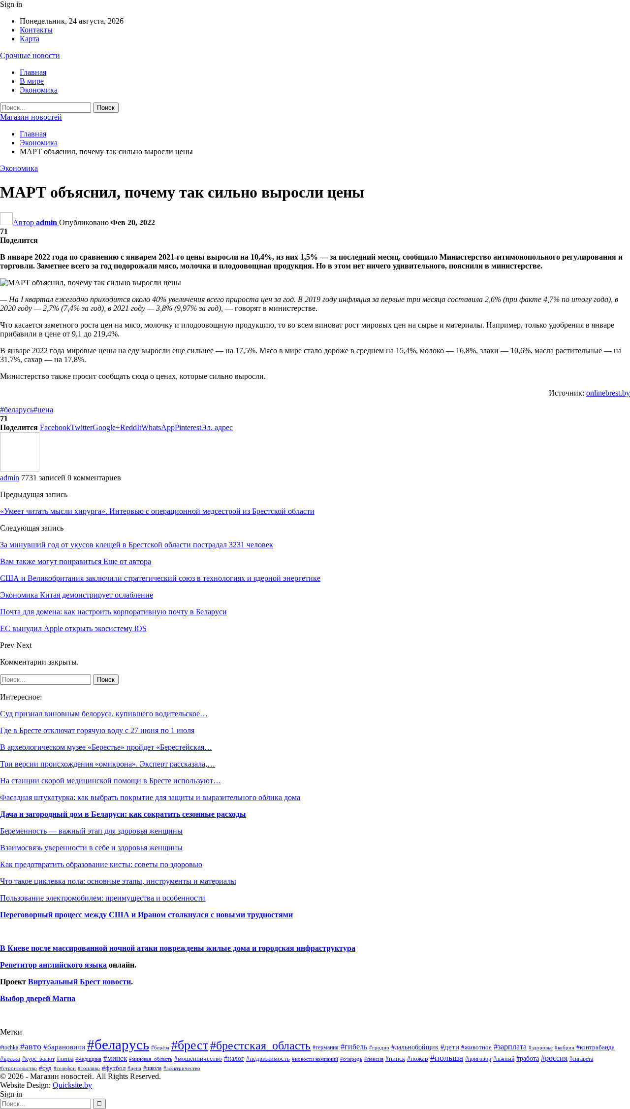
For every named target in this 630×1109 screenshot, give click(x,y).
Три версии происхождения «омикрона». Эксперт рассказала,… (107, 764)
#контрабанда (595, 1047)
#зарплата (510, 1046)
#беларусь (16, 409)
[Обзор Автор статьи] (19, 469)
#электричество (181, 1068)
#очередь (351, 1059)
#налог (234, 1058)
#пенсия (373, 1059)
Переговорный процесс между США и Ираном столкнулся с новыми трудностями (146, 914)
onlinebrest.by (608, 393)
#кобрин (564, 1047)
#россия (554, 1058)
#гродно (379, 1047)
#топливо (89, 1068)
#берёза (160, 1047)
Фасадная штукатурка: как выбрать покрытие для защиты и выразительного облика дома (150, 797)
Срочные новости (30, 55)
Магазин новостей (31, 117)
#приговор (478, 1058)
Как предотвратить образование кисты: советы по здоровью (101, 864)
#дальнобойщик (415, 1047)
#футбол (114, 1068)
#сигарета (581, 1058)
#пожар (417, 1058)
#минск (115, 1058)
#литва (65, 1058)
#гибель (354, 1046)
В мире (32, 81)
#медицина (88, 1059)
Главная (33, 72)
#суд (45, 1068)
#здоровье (541, 1047)
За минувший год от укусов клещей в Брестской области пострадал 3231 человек (136, 544)
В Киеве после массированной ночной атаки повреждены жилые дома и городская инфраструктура (177, 948)
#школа (152, 1068)
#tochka (9, 1047)
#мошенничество (198, 1058)
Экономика (39, 90)
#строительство (18, 1068)
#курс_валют (38, 1058)
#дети (450, 1047)
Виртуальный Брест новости (79, 981)
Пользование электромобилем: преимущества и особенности (102, 898)
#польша (446, 1058)
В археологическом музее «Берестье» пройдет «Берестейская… (106, 747)
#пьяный (503, 1059)
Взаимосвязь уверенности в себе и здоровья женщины (91, 847)
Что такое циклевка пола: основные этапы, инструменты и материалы (118, 881)
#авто (30, 1046)
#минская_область (150, 1059)
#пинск (395, 1058)
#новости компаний (315, 1059)
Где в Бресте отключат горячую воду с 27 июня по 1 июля (97, 730)
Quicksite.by (72, 1085)
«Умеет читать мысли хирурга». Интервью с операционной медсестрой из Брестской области (157, 511)
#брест (189, 1045)
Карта (29, 38)
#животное (476, 1047)
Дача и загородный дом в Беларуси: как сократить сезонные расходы (123, 814)
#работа (527, 1058)
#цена (43, 409)
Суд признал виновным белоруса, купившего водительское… (104, 713)
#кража (10, 1058)
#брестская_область (260, 1045)
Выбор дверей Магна (37, 998)
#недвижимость (268, 1058)
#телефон (65, 1068)
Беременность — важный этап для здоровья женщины (91, 831)
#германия (326, 1047)
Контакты (36, 30)
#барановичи (64, 1047)
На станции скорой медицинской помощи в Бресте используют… (110, 780)
